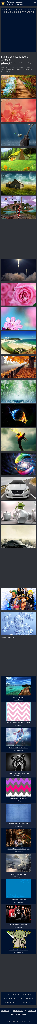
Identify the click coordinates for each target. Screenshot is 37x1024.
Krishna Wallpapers (18, 1014)
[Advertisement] (18, 32)
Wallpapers (4, 63)
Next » (11, 637)
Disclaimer (5, 1010)
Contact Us (32, 1010)
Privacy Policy (18, 1010)
